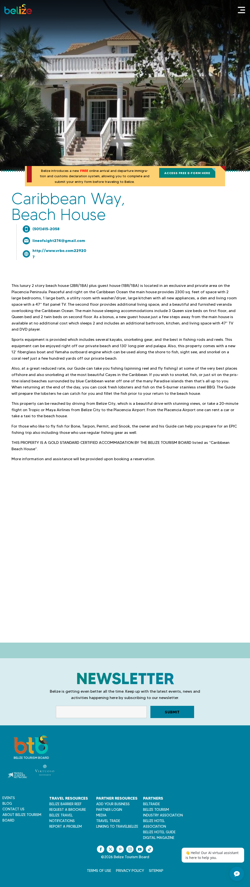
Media (101, 815)
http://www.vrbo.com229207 (59, 253)
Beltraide (151, 804)
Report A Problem (65, 826)
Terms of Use (99, 870)
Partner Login (109, 809)
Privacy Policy (130, 870)
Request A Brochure (67, 809)
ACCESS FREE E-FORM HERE (187, 173)
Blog (7, 803)
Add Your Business (113, 804)
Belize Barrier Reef (65, 804)
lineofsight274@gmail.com (58, 240)
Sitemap (156, 870)
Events (8, 798)
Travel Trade (108, 821)
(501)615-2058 (46, 228)
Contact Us (13, 809)
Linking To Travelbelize (117, 826)
